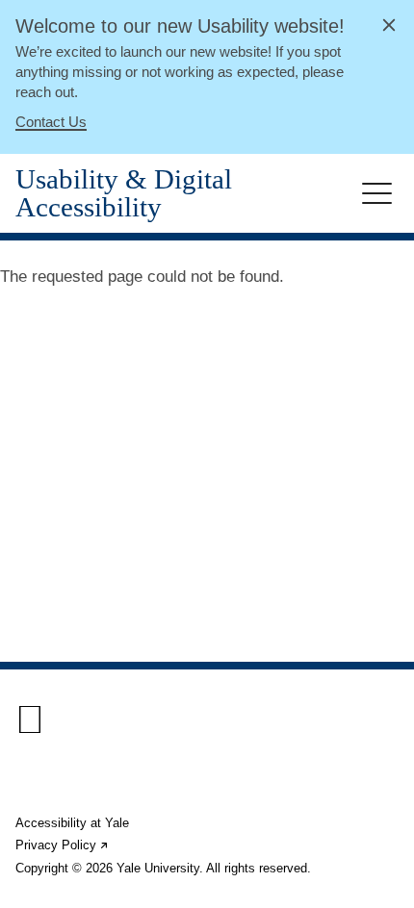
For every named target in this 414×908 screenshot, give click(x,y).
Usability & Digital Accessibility (123, 193)
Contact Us (51, 122)
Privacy (62, 845)
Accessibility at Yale (72, 823)
